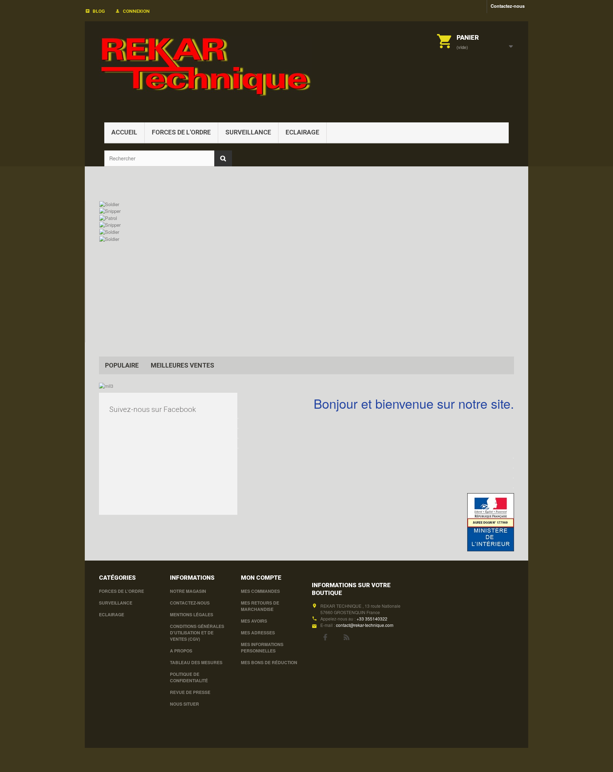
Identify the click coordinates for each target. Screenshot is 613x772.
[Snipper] (110, 210)
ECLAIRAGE (302, 132)
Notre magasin (188, 591)
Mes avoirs (254, 621)
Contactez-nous (508, 5)
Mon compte (261, 577)
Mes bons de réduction (269, 662)
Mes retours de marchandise (260, 606)
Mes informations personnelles (262, 647)
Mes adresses (258, 632)
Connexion (136, 11)
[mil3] (106, 385)
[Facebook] (325, 636)
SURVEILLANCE (248, 132)
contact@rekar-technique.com (364, 625)
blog (99, 11)
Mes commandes (260, 591)
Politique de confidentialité (189, 677)
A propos (181, 650)
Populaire (122, 365)
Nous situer (184, 704)
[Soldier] (109, 203)
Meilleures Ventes (182, 365)
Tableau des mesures (196, 662)
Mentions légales (191, 614)
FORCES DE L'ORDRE (181, 132)
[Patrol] (108, 217)
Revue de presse (190, 692)
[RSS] (346, 636)
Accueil (124, 132)
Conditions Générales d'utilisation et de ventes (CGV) (197, 632)
